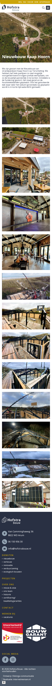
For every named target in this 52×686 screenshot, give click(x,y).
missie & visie (10, 587)
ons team (8, 591)
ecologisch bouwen (13, 571)
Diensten (8, 555)
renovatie (8, 565)
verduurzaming (11, 568)
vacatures (8, 617)
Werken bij (8, 614)
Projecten (8, 578)
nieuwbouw (9, 558)
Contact (8, 608)
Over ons (8, 584)
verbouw (8, 561)
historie (7, 594)
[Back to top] (4, 682)
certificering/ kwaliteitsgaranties (13, 599)
